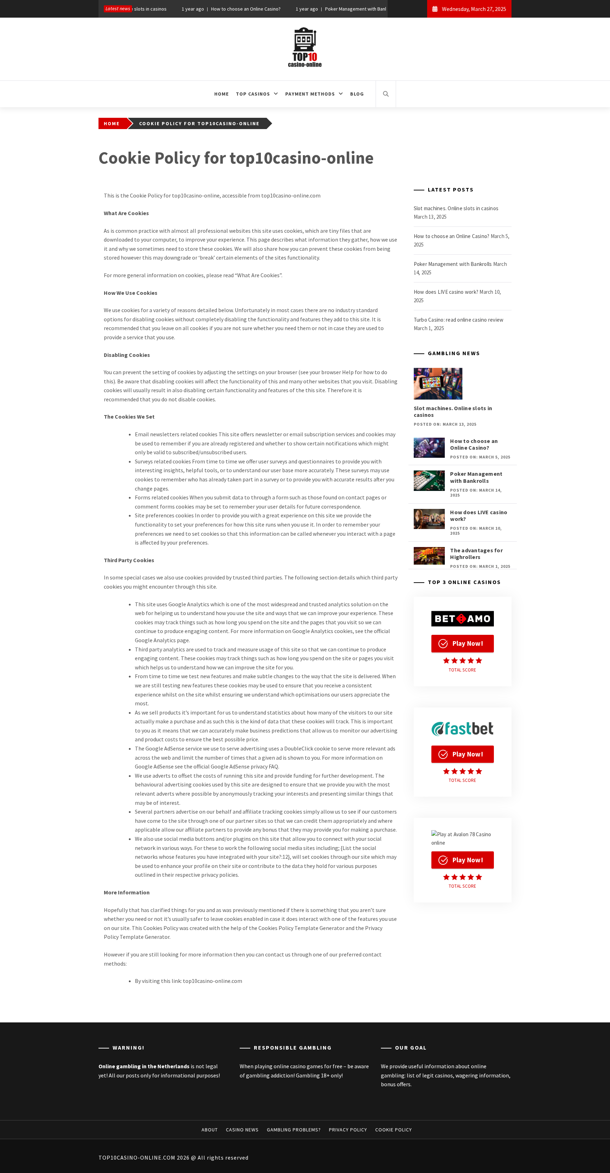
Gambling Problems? (294, 1129)
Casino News (242, 1129)
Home (221, 94)
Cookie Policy (393, 1129)
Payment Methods (310, 94)
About (210, 1129)
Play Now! (468, 643)
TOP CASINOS (253, 94)
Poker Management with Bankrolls (339, 9)
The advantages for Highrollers (476, 553)
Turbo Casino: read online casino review (459, 319)
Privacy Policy (348, 1129)
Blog (357, 94)
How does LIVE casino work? (446, 291)
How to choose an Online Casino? (224, 9)
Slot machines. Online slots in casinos (456, 208)
